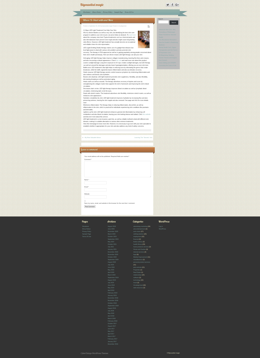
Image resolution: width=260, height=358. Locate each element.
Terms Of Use (129, 12)
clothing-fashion (138, 234)
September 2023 (113, 239)
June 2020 (111, 267)
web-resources (138, 287)
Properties (136, 270)
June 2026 (111, 229)
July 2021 (111, 247)
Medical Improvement (140, 257)
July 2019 (111, 282)
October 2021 (112, 244)
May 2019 (111, 287)
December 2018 (113, 298)
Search (160, 19)
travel (135, 282)
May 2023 (111, 241)
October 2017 (112, 323)
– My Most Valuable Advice (92, 137)
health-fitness (137, 244)
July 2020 (111, 265)
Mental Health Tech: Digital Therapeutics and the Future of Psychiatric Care (168, 50)
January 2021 (112, 249)
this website (146, 114)
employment (137, 236)
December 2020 (113, 252)
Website (86, 194)
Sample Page (118, 12)
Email (86, 187)
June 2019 (111, 285)
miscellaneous (137, 259)
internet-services (138, 252)
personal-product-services (141, 262)
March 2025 (111, 234)
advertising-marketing (140, 226)
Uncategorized (138, 285)
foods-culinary (137, 241)
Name (86, 180)
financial (136, 239)
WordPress (162, 229)
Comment (88, 159)
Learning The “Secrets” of (142, 137)
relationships (137, 275)
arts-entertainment (139, 229)
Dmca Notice (96, 12)
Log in (161, 226)
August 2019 (112, 280)
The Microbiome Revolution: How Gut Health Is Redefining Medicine (168, 42)
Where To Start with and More (98, 20)
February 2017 (112, 339)
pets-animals (137, 267)
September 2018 (113, 305)
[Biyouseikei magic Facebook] (172, 5)
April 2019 (111, 290)
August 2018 (112, 308)
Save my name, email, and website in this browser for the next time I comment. (109, 203)
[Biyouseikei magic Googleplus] (177, 5)
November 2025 (113, 231)
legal (134, 254)
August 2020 (112, 262)
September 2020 (113, 259)
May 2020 (111, 270)
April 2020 (111, 272)
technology (136, 280)
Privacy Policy (107, 12)
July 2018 (111, 310)
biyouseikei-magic (107, 26)
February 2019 (112, 293)
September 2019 (113, 277)
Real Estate (137, 272)
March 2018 (111, 318)
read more (132, 35)
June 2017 (111, 328)
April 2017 (111, 334)
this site (118, 60)
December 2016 (113, 344)
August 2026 (112, 226)
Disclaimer (86, 12)
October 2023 (112, 236)
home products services (141, 247)
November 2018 (113, 300)
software (136, 277)
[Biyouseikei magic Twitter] (168, 5)
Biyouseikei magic (91, 5)
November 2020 (113, 254)
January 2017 (112, 341)
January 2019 (112, 295)
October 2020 (112, 257)
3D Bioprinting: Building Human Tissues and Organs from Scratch (168, 57)
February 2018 (112, 321)
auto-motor (136, 231)
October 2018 (112, 303)
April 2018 (111, 316)
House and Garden (139, 249)
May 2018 (111, 313)
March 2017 (111, 336)
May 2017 (111, 331)
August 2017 (112, 326)
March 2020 (111, 275)
